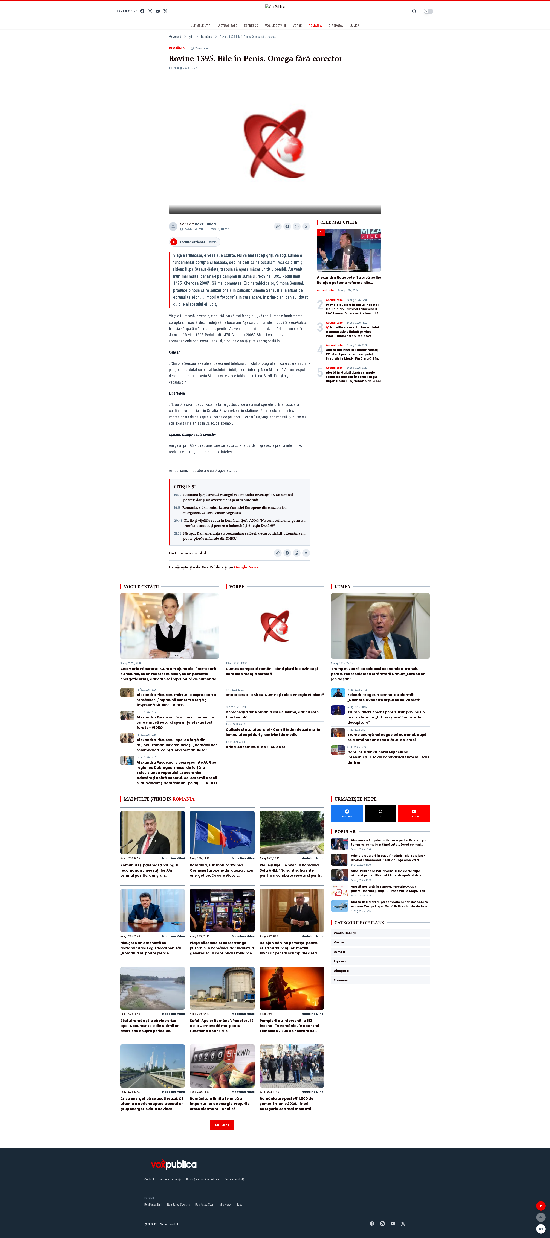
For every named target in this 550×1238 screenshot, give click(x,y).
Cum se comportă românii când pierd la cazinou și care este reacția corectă (272, 671)
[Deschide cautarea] (414, 11)
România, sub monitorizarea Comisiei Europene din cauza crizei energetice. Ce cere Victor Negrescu (234, 510)
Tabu (240, 1204)
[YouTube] (157, 11)
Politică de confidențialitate (202, 1179)
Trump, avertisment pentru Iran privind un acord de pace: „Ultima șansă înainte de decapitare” (386, 717)
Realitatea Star (204, 1204)
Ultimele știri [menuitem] (201, 25)
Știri (191, 36)
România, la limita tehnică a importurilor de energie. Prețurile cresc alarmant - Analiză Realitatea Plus (219, 1106)
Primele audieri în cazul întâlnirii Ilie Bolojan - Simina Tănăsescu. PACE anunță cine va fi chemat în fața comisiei (353, 311)
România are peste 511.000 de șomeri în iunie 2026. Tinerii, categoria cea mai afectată (286, 1103)
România (206, 36)
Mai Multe (222, 1125)
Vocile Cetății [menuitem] (275, 25)
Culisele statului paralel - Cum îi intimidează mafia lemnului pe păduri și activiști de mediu (273, 732)
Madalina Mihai (173, 858)
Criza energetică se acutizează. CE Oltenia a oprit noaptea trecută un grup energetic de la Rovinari (152, 1103)
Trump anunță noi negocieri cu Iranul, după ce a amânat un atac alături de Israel (386, 737)
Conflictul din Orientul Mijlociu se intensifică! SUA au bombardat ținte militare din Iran (388, 757)
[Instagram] (150, 11)
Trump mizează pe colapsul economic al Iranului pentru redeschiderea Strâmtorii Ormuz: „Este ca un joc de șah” (378, 674)
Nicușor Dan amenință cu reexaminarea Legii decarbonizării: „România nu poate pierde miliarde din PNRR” (244, 536)
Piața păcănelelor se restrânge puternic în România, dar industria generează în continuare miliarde (222, 948)
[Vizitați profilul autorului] (173, 226)
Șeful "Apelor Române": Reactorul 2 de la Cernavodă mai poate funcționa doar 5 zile (222, 1025)
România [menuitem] (315, 25)
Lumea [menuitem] (354, 25)
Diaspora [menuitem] (336, 25)
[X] (165, 11)
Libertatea (177, 393)
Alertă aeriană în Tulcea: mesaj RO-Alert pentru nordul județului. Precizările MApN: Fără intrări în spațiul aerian (353, 356)
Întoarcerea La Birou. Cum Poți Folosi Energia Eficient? (275, 694)
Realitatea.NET (153, 1204)
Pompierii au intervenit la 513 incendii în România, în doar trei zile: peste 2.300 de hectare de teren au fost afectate (289, 1028)
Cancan (174, 352)
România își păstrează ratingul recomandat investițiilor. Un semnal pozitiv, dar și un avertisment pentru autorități (238, 497)
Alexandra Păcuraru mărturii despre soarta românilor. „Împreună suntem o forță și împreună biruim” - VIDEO (176, 700)
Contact (149, 1179)
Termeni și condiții (170, 1179)
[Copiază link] (278, 226)
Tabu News (225, 1204)
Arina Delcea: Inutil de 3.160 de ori (256, 746)
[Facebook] (142, 11)
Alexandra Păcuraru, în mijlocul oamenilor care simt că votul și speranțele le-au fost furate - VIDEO (175, 722)
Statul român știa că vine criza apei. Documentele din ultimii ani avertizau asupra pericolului (150, 1025)
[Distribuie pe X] (306, 226)
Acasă (177, 36)
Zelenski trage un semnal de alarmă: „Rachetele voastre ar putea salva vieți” (384, 697)
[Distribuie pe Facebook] (287, 226)
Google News (246, 567)
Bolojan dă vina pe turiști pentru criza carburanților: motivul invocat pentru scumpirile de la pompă (289, 950)
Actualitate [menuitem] (227, 25)
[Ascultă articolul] (541, 1206)
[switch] (428, 11)
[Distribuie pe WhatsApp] (297, 226)
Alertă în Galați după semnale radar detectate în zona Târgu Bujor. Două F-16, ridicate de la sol (353, 376)
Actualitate (325, 290)
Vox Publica (205, 224)
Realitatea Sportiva (178, 1204)
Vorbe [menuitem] (297, 25)
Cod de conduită (234, 1179)
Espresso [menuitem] (251, 25)
